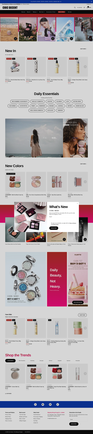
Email (50, 216)
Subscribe (54, 228)
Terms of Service (72, 223)
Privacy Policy (56, 224)
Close (77, 203)
